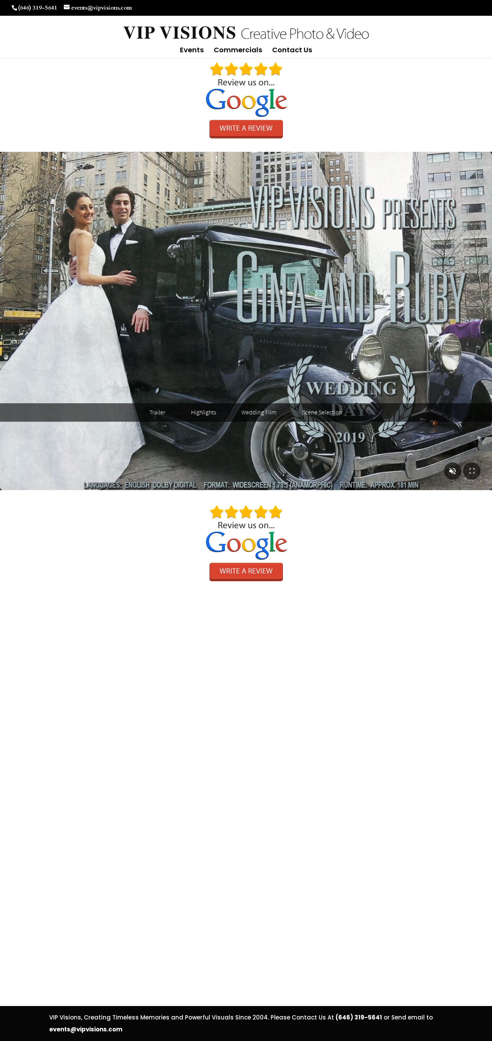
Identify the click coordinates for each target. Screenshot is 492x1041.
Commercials (238, 51)
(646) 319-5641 (37, 8)
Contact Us (292, 51)
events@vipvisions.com (85, 1029)
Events (192, 51)
